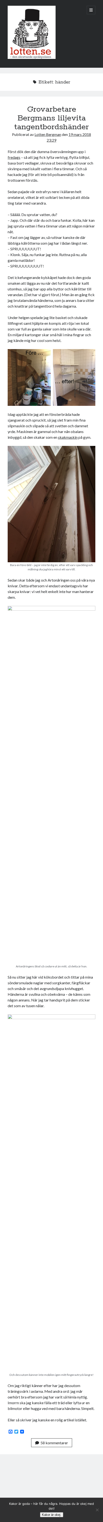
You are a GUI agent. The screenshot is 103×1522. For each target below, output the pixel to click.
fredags (14, 157)
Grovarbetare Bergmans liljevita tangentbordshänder (51, 118)
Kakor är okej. (51, 1515)
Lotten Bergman (47, 134)
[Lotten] (32, 58)
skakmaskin (68, 437)
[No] (97, 1509)
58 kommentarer (54, 1442)
